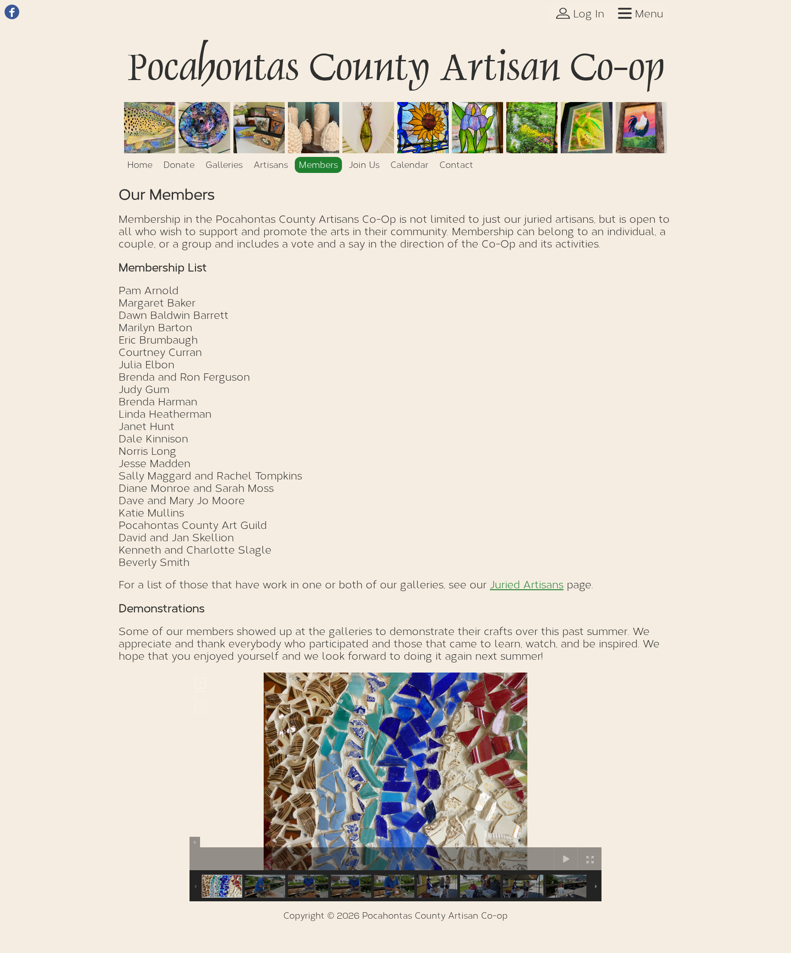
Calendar (409, 165)
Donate (179, 165)
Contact (456, 165)
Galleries (224, 165)
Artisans (271, 165)
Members (318, 165)
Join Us (364, 165)
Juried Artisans (526, 585)
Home (139, 165)
